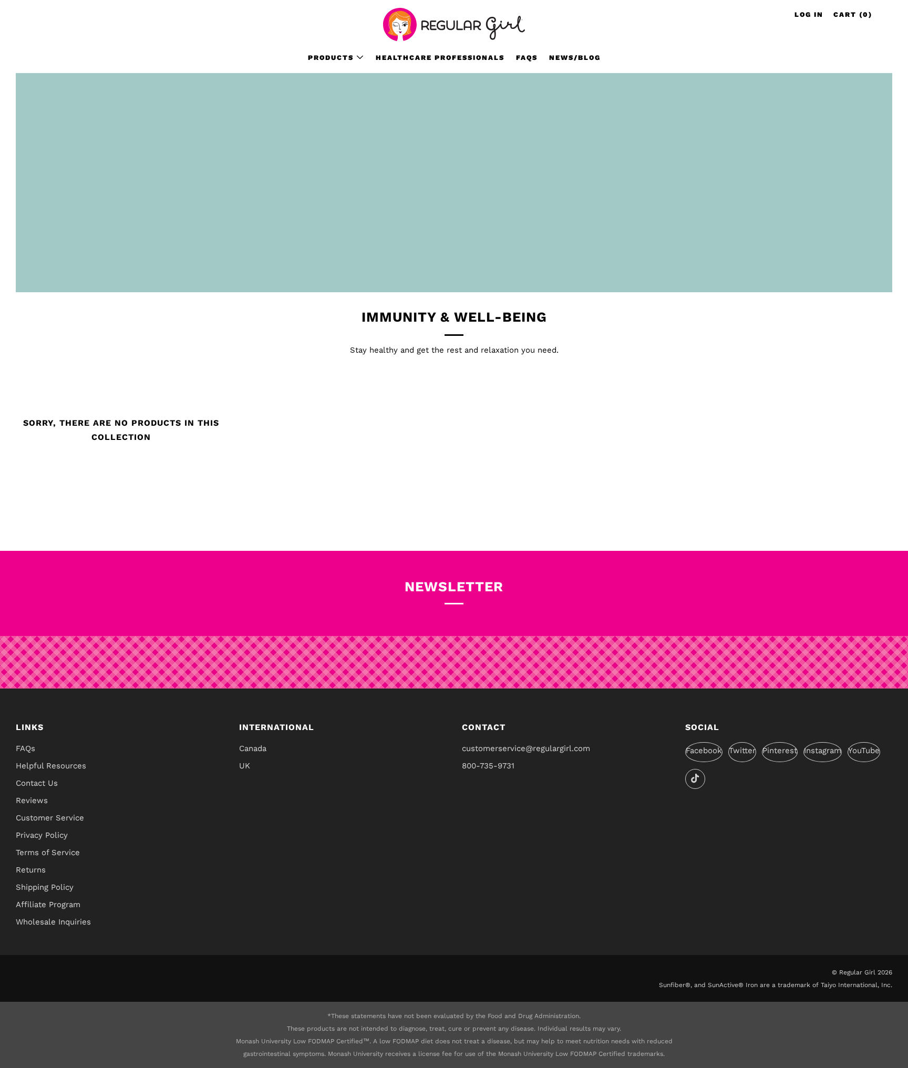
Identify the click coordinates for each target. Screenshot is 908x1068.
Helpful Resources (51, 766)
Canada (252, 748)
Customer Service (50, 818)
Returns (31, 870)
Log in (808, 14)
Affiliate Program (48, 904)
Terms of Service (48, 852)
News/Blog (575, 57)
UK (244, 766)
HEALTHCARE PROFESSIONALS (440, 57)
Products (331, 57)
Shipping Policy (45, 887)
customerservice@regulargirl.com (526, 748)
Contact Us (37, 783)
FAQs (527, 57)
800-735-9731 (488, 766)
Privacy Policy (42, 835)
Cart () (852, 14)
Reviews (32, 800)
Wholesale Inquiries (53, 922)
